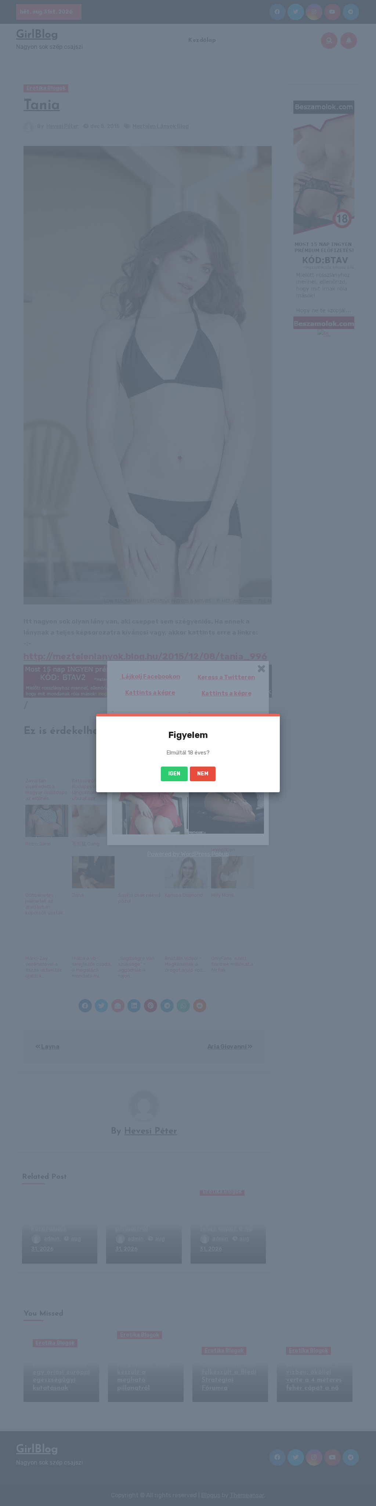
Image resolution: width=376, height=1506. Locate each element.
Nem (202, 774)
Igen (174, 774)
